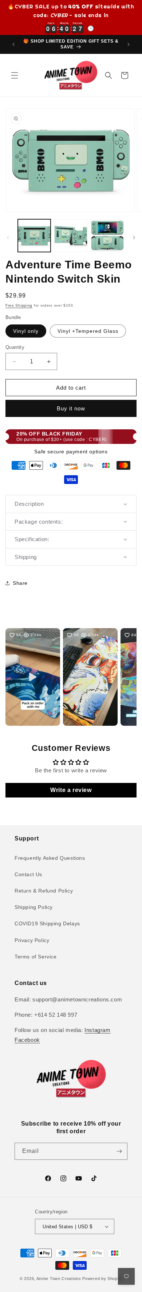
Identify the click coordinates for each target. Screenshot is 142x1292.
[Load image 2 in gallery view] (70, 235)
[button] (15, 75)
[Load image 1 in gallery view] (34, 235)
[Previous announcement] (13, 44)
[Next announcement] (129, 44)
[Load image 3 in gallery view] (107, 235)
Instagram (97, 1030)
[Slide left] (8, 237)
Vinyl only (26, 331)
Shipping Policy (34, 907)
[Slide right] (134, 237)
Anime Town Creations (58, 1278)
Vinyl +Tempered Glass (88, 331)
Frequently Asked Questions (50, 858)
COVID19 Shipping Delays (47, 923)
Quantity (14, 347)
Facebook (27, 1040)
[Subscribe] (119, 1151)
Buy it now (71, 408)
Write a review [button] (70, 790)
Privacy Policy (32, 940)
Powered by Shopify (102, 1278)
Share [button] (20, 583)
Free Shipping (18, 305)
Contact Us (28, 874)
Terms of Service (36, 957)
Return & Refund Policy (44, 891)
